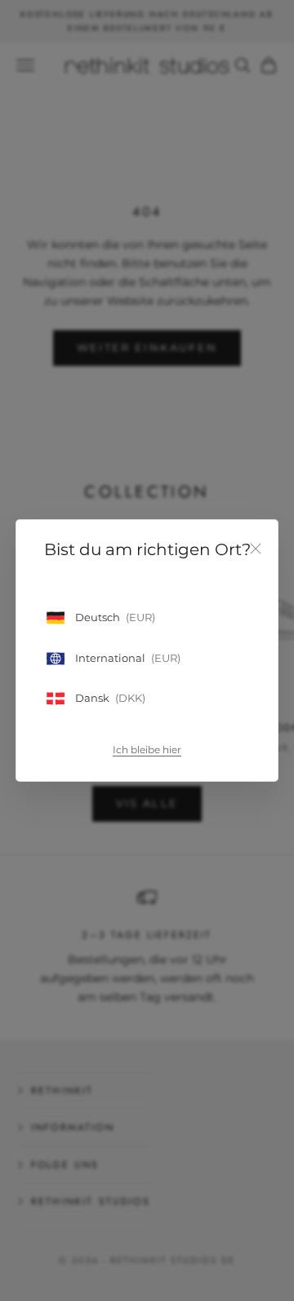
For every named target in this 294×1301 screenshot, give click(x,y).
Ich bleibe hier (147, 749)
